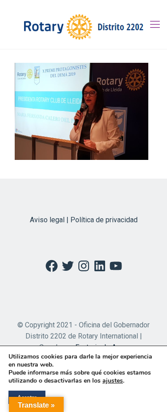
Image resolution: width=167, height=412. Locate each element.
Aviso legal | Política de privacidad (84, 220)
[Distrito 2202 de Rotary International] (83, 24)
